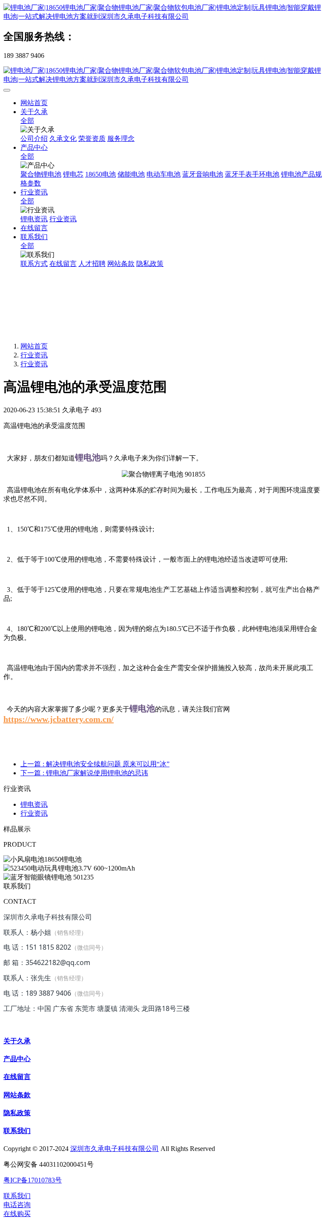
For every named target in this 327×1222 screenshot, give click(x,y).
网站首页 (34, 102)
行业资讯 (34, 355)
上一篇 (94, 764)
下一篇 (84, 773)
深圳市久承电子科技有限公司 (114, 1148)
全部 (27, 120)
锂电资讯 (34, 804)
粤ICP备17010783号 (32, 1180)
